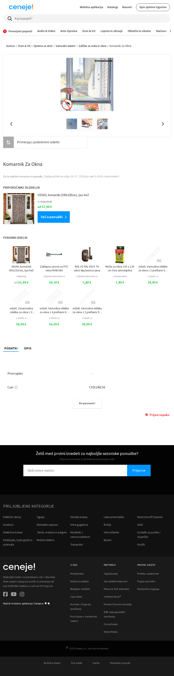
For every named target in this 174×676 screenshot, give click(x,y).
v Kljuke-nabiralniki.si (54, 276)
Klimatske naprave (47, 525)
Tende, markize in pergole (52, 532)
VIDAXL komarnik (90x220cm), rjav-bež (21, 268)
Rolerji (107, 525)
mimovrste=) (111, 176)
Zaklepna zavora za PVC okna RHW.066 (54, 268)
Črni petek (76, 663)
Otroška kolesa (78, 517)
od (21, 282)
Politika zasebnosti (148, 574)
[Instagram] (22, 595)
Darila (96, 663)
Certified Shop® (112, 597)
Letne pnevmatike (114, 517)
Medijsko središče (80, 589)
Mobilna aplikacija (91, 7)
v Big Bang (21, 276)
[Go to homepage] (21, 7)
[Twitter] (14, 595)
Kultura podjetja (79, 581)
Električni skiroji (12, 517)
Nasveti (127, 7)
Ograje (40, 517)
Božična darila (52, 663)
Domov (10, 46)
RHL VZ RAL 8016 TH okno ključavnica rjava (87, 268)
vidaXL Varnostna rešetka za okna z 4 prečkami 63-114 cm (54, 310)
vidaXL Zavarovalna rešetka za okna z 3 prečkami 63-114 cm (21, 310)
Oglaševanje (111, 574)
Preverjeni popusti (120, 663)
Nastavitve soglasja (148, 589)
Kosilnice (8, 525)
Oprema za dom (43, 46)
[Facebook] (5, 595)
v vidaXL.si (153, 276)
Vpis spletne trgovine (153, 7)
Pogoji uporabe (146, 581)
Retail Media (111, 632)
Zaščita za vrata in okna (92, 46)
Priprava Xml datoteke (116, 589)
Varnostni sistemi (65, 46)
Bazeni (107, 540)
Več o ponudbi (52, 216)
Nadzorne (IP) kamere (150, 517)
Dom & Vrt (24, 46)
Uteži (140, 525)
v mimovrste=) (120, 276)
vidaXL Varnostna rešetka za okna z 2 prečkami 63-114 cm (152, 269)
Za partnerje (111, 624)
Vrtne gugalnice (79, 525)
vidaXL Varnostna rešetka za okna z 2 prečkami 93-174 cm (87, 310)
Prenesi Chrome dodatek (118, 604)
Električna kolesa (12, 532)
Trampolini (76, 545)
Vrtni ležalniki (111, 532)
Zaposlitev (76, 597)
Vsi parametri (87, 403)
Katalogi (112, 7)
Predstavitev (77, 574)
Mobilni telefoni (45, 540)
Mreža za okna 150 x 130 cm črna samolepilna (119, 268)
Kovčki (141, 545)
